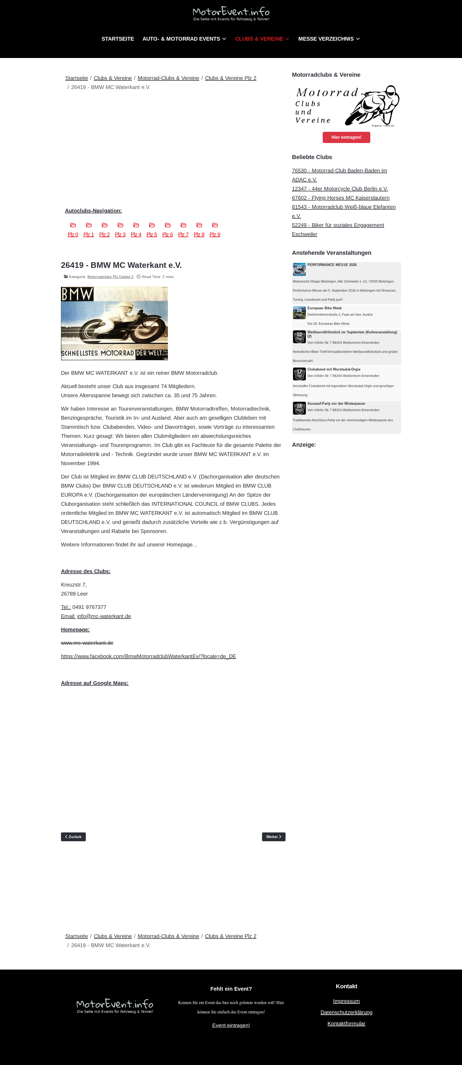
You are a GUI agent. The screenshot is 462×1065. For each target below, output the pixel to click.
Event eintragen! (231, 1025)
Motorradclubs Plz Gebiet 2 (110, 277)
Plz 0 (73, 234)
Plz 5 (152, 234)
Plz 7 (183, 234)
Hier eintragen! (346, 137)
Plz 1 (88, 234)
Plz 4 (136, 234)
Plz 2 (104, 234)
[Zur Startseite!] (115, 1005)
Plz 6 (167, 234)
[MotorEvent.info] (231, 16)
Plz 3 (120, 234)
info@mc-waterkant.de (104, 616)
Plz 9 (215, 234)
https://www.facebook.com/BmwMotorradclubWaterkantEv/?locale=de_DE (148, 656)
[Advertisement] (173, 135)
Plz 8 (199, 234)
